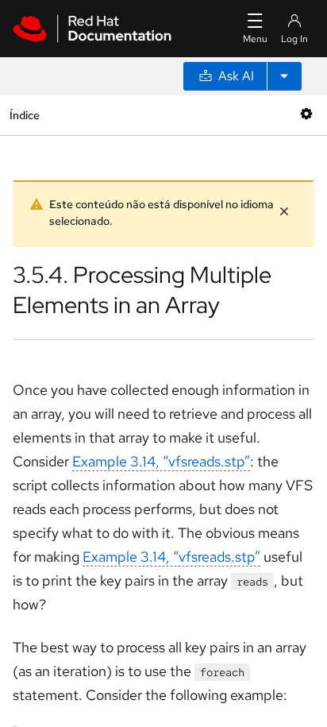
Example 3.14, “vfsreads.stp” (161, 461)
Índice (24, 114)
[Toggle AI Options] (284, 76)
